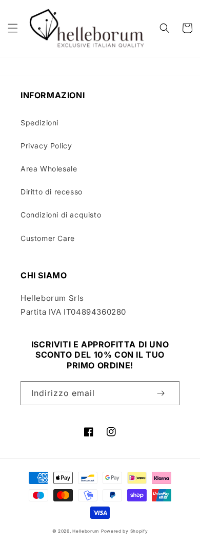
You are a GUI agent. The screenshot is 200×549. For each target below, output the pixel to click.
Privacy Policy (46, 145)
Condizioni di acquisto (61, 214)
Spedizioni (39, 122)
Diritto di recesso (52, 191)
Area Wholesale (49, 168)
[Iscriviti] (160, 393)
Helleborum (85, 531)
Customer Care (48, 238)
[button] (13, 28)
